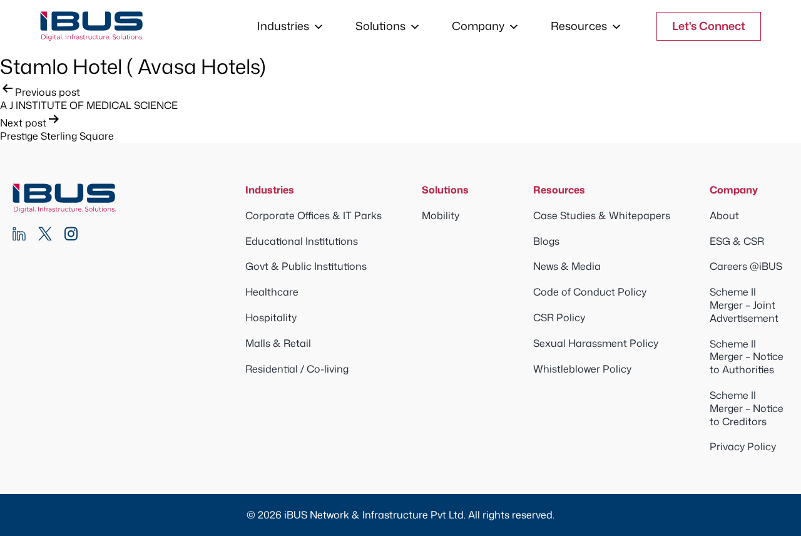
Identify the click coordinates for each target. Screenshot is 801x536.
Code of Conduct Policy (589, 292)
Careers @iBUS (746, 266)
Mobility (440, 215)
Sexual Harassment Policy (595, 343)
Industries (283, 26)
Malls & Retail (278, 343)
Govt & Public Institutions (306, 266)
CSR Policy (559, 317)
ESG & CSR (737, 241)
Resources (579, 26)
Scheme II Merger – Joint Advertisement (744, 305)
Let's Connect (708, 26)
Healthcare (271, 292)
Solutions (380, 26)
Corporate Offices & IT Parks (313, 215)
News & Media (567, 266)
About (724, 215)
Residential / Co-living (297, 369)
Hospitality (271, 317)
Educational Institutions (301, 241)
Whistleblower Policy (582, 369)
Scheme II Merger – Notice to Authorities (746, 357)
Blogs (546, 241)
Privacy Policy (743, 446)
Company (478, 26)
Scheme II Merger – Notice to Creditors (746, 408)
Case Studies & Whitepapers (601, 215)
